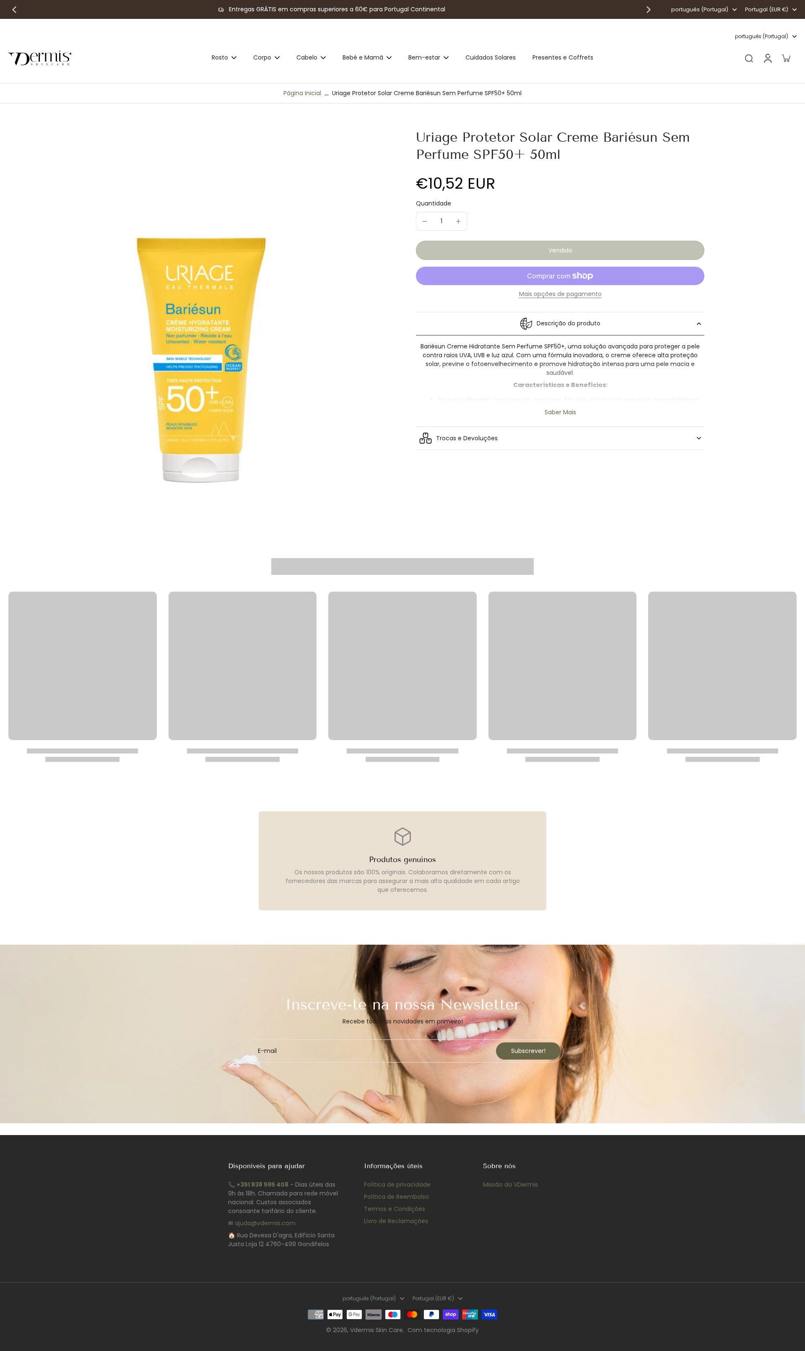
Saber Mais (560, 412)
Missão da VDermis (510, 1184)
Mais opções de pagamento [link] (560, 294)
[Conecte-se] (767, 57)
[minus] (424, 221)
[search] (749, 57)
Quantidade (433, 203)
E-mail (267, 1051)
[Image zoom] (198, 319)
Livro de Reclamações (396, 1221)
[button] (560, 250)
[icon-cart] (785, 57)
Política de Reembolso (396, 1197)
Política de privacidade (397, 1184)
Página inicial (302, 93)
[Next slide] (648, 9)
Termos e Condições (394, 1209)
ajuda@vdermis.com (265, 1223)
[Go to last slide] (14, 9)
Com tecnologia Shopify (443, 1330)
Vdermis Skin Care (376, 1330)
